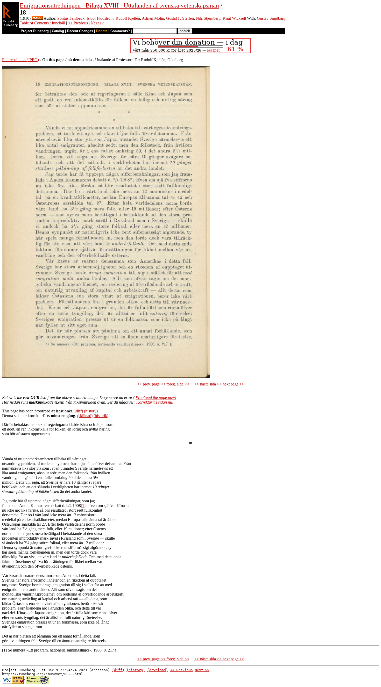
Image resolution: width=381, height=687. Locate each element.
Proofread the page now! (156, 397)
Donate (101, 31)
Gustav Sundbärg (271, 18)
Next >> (97, 23)
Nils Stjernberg (208, 18)
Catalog (58, 31)
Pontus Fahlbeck (70, 18)
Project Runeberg (35, 31)
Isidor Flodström (100, 18)
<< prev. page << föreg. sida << (163, 384)
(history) (91, 411)
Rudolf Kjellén (128, 18)
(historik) (101, 415)
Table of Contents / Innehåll (42, 23)
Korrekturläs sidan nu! (154, 402)
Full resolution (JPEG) (20, 60)
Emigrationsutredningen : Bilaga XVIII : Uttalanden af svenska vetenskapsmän (119, 5)
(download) (157, 670)
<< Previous (78, 23)
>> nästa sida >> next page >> (219, 384)
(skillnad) (85, 415)
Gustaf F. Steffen (180, 18)
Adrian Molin (153, 18)
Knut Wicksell (234, 18)
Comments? (120, 31)
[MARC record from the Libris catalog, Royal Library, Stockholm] (37, 18)
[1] (83, 505)
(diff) (79, 411)
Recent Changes (80, 31)
